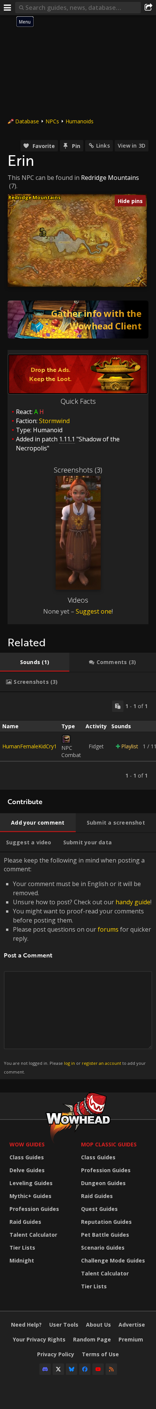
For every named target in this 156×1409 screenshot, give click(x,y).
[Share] (148, 7)
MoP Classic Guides (109, 1144)
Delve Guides (27, 1170)
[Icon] (66, 739)
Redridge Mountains (110, 177)
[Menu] (7, 7)
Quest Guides (99, 1208)
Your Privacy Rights (39, 1339)
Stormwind (54, 421)
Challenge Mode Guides (113, 1260)
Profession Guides (34, 1208)
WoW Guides (27, 1144)
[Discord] (45, 1369)
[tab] (34, 662)
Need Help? (26, 1324)
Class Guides (26, 1157)
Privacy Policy (55, 1354)
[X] (58, 1369)
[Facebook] (84, 1369)
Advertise (132, 1324)
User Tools (63, 1324)
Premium (131, 1339)
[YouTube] (98, 1369)
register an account (101, 1063)
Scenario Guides (103, 1247)
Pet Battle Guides (105, 1234)
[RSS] (111, 1369)
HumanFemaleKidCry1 (29, 746)
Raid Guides (25, 1221)
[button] (44, 232)
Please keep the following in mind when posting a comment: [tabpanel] (77, 965)
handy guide (132, 902)
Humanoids (80, 121)
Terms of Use (100, 1354)
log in (69, 1063)
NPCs (52, 121)
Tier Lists (22, 1247)
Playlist (129, 746)
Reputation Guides (106, 1221)
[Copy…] (117, 706)
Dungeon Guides (103, 1183)
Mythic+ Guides (30, 1196)
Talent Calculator (33, 1234)
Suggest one (94, 611)
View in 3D (131, 145)
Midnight (21, 1260)
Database (27, 121)
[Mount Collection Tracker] (78, 319)
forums (108, 929)
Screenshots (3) (78, 469)
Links (103, 145)
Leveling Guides (31, 1183)
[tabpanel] (78, 741)
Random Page (92, 1339)
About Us (98, 1324)
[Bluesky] (71, 1369)
